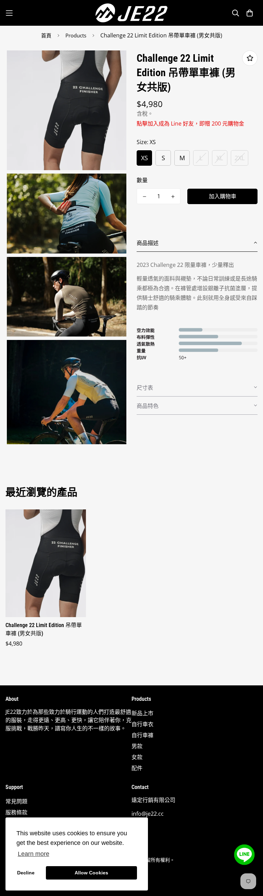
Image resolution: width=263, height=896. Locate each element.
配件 (137, 768)
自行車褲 (142, 735)
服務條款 (16, 812)
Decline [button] (26, 872)
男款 (137, 746)
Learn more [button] (33, 853)
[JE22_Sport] (131, 13)
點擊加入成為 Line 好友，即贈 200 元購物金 (190, 123)
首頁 (46, 35)
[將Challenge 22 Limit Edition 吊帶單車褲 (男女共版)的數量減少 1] (144, 196)
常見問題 (16, 801)
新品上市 (142, 713)
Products (75, 35)
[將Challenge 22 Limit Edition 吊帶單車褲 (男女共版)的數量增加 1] (172, 196)
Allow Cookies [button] (91, 872)
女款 (137, 757)
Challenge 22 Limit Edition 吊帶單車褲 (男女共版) (43, 629)
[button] (197, 243)
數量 (142, 180)
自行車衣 (142, 724)
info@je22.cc (148, 813)
